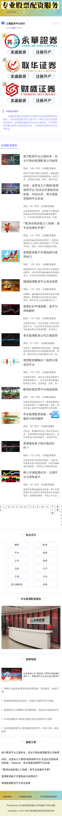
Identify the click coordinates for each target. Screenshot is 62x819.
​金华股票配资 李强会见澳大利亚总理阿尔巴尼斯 (28, 718)
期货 (45, 560)
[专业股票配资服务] (30, 4)
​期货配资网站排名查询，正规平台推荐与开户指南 (29, 700)
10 (42, 506)
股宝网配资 (16, 584)
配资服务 (7, 796)
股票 (45, 552)
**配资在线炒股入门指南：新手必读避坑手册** (26, 769)
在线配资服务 (25, 796)
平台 (17, 552)
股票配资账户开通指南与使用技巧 (20, 776)
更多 (55, 23)
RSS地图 (40, 805)
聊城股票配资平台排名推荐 (40, 281)
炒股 (45, 584)
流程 (17, 568)
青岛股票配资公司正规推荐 (40, 335)
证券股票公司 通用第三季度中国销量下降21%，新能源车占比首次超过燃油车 (41, 675)
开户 (45, 568)
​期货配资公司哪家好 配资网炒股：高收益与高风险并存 (31, 709)
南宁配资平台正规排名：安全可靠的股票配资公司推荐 (30, 752)
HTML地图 (50, 805)
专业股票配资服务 (48, 796)
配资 (45, 544)
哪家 (17, 544)
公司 (17, 560)
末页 (58, 508)
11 (47, 506)
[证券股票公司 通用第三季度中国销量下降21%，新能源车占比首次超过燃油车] (12, 674)
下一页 (52, 509)
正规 (17, 576)
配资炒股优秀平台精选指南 (40, 389)
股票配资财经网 (38, 810)
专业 (45, 576)
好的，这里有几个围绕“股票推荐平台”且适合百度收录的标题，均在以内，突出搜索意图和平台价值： (30, 760)
